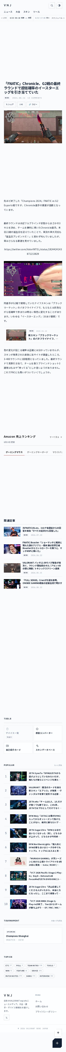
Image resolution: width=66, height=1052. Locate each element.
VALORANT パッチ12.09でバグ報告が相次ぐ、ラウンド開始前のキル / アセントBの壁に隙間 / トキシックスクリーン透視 (42, 565)
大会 (18, 12)
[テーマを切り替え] (59, 5)
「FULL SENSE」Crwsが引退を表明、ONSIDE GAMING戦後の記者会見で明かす (42, 582)
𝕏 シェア (10, 104)
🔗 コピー (33, 104)
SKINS (30, 976)
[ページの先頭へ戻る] (58, 1032)
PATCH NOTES (14, 976)
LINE (21, 104)
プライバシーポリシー (46, 1011)
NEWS (7, 98)
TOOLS (51, 965)
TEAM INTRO (34, 965)
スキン (26, 12)
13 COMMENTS (35, 98)
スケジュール (58, 18)
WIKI (9, 970)
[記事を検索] (52, 5)
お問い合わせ (41, 1006)
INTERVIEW (46, 976)
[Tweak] (57, 1043)
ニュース (8, 12)
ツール (36, 12)
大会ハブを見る (56, 921)
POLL (19, 965)
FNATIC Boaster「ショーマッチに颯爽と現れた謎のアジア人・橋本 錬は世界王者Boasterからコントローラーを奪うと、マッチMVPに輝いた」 (42, 547)
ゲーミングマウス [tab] (14, 452)
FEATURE (22, 970)
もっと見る (58, 765)
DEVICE (36, 970)
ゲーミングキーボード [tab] (37, 452)
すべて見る (54, 437)
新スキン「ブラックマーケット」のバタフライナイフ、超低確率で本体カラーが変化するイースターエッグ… (43, 337)
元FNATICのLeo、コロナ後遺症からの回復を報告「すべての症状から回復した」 (42, 529)
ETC (9, 965)
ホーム (38, 1001)
